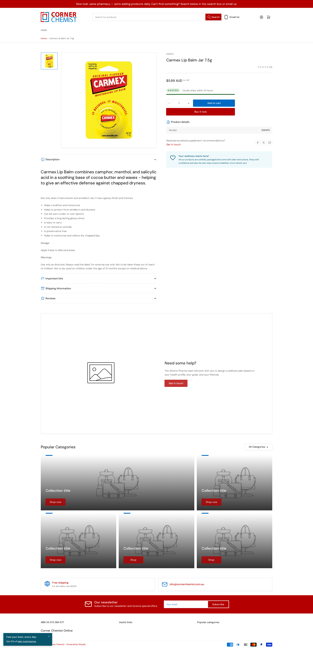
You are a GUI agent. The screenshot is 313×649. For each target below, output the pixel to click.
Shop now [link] (55, 502)
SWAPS (170, 54)
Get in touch (173, 144)
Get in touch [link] (176, 383)
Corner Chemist (56, 644)
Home (44, 30)
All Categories (257, 446)
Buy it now (200, 111)
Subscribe (218, 604)
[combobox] (157, 17)
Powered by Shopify (76, 644)
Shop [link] (133, 560)
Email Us (234, 17)
